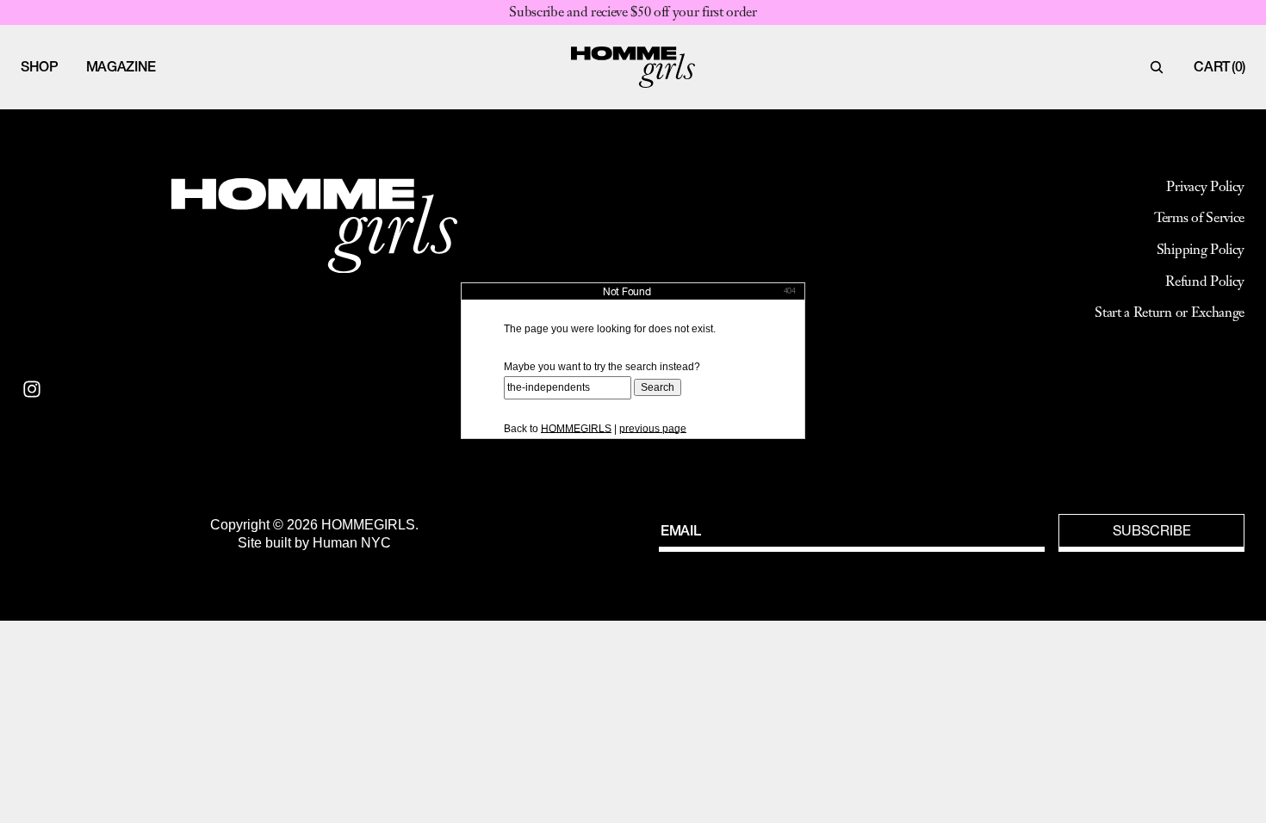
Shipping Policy (1200, 249)
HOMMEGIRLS (576, 429)
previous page (652, 429)
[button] (40, 67)
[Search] (1156, 67)
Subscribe (1152, 530)
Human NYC (352, 542)
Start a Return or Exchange (1169, 312)
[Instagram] (32, 389)
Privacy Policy (1205, 186)
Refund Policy (1204, 281)
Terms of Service (1199, 217)
